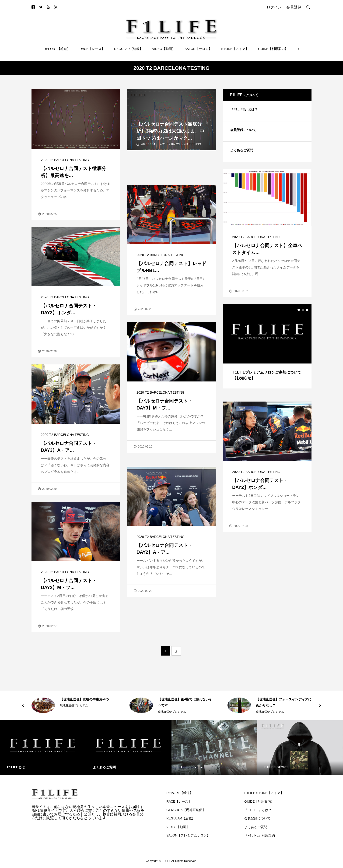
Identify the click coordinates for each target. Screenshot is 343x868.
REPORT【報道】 (57, 49)
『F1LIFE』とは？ (244, 109)
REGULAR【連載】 (128, 49)
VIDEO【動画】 (163, 49)
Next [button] (319, 705)
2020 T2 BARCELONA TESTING (65, 160)
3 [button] (307, 310)
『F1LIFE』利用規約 (259, 835)
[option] (267, 346)
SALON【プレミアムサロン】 (188, 835)
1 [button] (299, 310)
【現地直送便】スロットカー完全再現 (284, 699)
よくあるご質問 (241, 150)
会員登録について (243, 130)
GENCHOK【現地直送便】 (186, 810)
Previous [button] (23, 705)
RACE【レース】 (92, 49)
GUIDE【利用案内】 (273, 49)
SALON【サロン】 (198, 49)
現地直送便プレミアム (74, 711)
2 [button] (303, 310)
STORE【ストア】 (235, 49)
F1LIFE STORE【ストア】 (264, 793)
